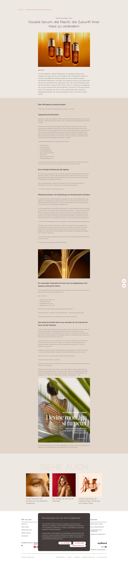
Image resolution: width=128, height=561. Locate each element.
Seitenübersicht (60, 557)
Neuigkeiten (24, 535)
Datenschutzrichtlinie (88, 557)
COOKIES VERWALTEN (78, 545)
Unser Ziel (24, 523)
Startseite (20, 9)
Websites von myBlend (98, 549)
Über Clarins (25, 526)
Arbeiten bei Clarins (96, 523)
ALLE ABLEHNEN (65, 543)
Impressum (77, 557)
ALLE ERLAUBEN (79, 543)
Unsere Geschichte (26, 529)
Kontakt (69, 557)
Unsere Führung (26, 532)
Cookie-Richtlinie (102, 557)
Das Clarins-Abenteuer (97, 526)
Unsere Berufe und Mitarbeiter (96, 530)
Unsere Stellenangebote (98, 534)
